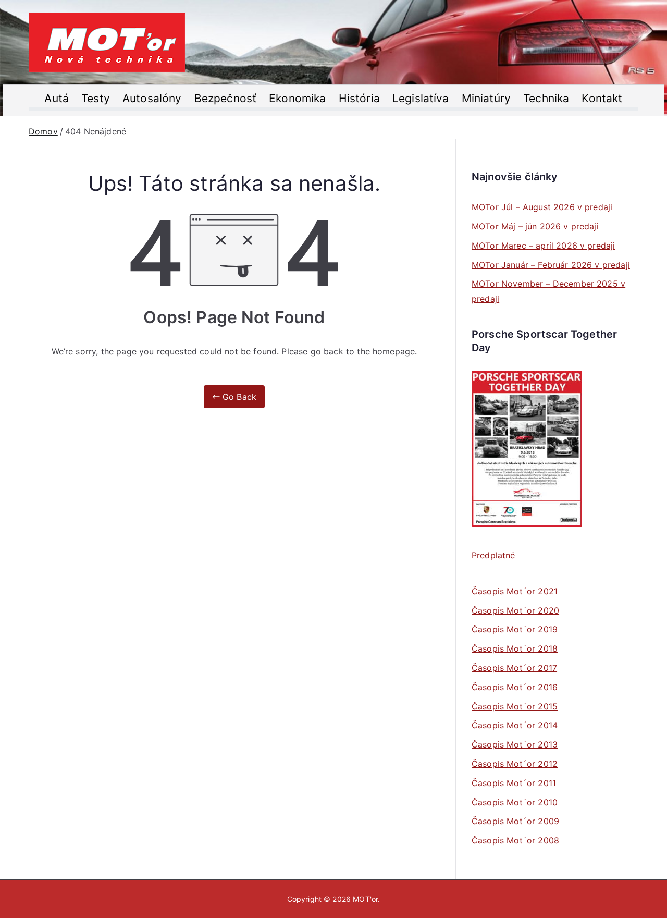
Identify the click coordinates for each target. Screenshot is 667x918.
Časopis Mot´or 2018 (515, 648)
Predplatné (493, 555)
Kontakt (602, 98)
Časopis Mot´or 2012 (515, 763)
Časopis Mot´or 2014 (515, 725)
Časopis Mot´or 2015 (515, 706)
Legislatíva (420, 98)
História (359, 98)
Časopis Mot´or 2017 (514, 668)
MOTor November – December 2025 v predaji (548, 291)
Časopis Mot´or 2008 (515, 840)
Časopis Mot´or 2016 (515, 687)
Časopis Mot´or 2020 (515, 610)
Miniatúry (486, 98)
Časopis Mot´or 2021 (515, 591)
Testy (95, 98)
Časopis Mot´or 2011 (514, 783)
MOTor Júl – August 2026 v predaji (542, 207)
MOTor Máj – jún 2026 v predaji (535, 226)
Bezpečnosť (225, 98)
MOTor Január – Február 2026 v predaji (551, 265)
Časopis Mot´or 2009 (515, 821)
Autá (56, 98)
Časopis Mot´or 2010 (515, 802)
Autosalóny (152, 98)
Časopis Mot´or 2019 (515, 629)
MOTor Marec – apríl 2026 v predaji (543, 245)
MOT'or (365, 899)
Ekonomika (297, 98)
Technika (546, 98)
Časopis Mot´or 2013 (515, 744)
